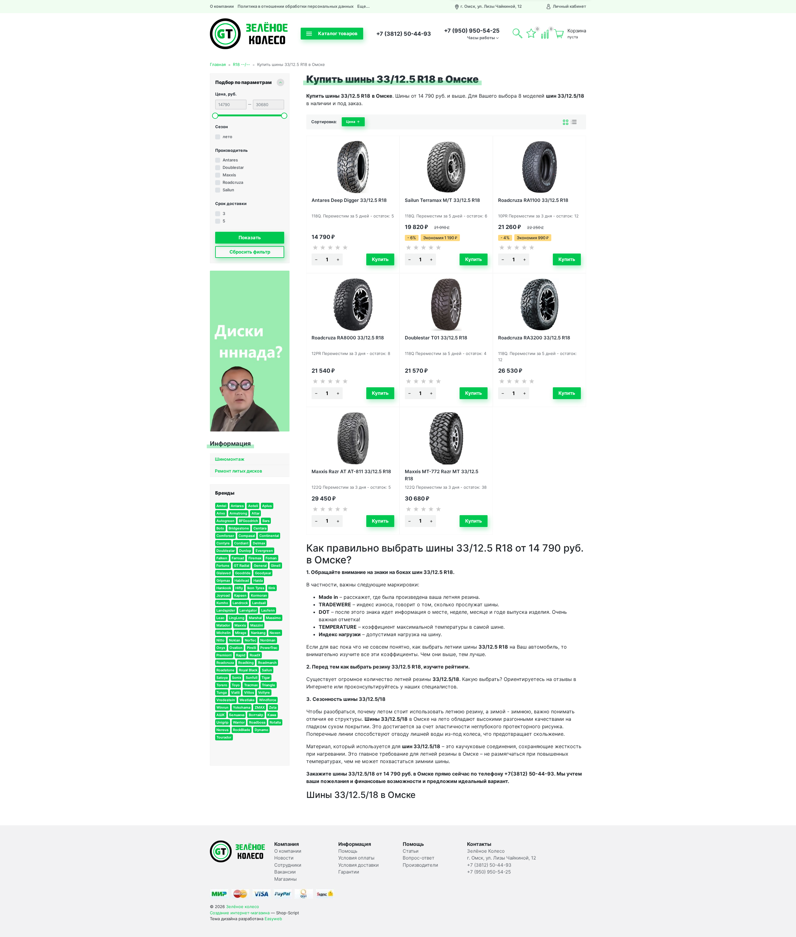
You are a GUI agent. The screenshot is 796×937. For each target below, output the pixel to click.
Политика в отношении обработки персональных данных (296, 6)
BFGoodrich (248, 521)
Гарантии (348, 872)
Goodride (243, 573)
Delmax (259, 543)
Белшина (236, 715)
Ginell (275, 565)
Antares (230, 159)
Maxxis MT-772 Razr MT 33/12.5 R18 (441, 474)
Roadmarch (267, 662)
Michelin (223, 633)
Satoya (222, 677)
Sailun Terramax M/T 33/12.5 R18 (442, 200)
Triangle (268, 685)
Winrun (222, 707)
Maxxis (229, 174)
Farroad (238, 558)
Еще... (363, 6)
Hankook (223, 588)
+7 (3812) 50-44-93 (403, 33)
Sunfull (251, 677)
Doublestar (233, 167)
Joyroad (223, 595)
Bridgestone (239, 528)
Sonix (236, 677)
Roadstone (225, 670)
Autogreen (225, 521)
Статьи (411, 851)
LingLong (236, 618)
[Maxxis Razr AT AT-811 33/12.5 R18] (353, 438)
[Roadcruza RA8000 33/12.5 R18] (353, 304)
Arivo (220, 513)
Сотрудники (287, 865)
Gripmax (223, 580)
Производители (420, 865)
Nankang (258, 633)
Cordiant (241, 543)
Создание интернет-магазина (240, 912)
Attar (256, 513)
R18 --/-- (241, 64)
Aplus (267, 506)
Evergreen (264, 550)
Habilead (241, 580)
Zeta (272, 707)
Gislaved (223, 573)
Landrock (240, 603)
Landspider (225, 610)
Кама (271, 715)
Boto (220, 528)
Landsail (259, 603)
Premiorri (224, 655)
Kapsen (240, 595)
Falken (221, 558)
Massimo (273, 618)
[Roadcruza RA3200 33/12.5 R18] (539, 304)
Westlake (247, 700)
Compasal (246, 536)
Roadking (246, 662)
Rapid (240, 655)
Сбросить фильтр (249, 252)
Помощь (347, 851)
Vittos (249, 692)
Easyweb (273, 918)
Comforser (225, 536)
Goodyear (263, 573)
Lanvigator (248, 610)
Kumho (222, 603)
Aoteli (253, 506)
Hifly (239, 588)
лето (227, 136)
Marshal (255, 618)
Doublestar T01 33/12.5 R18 (436, 338)
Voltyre (264, 692)
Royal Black (248, 670)
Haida (258, 580)
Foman (271, 558)
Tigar (265, 677)
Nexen (275, 633)
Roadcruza (233, 182)
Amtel (221, 506)
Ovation (236, 648)
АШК (220, 715)
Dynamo (261, 730)
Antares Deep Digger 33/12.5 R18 (349, 200)
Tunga (221, 692)
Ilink (271, 588)
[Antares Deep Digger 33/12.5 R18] (353, 167)
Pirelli (251, 648)
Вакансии (285, 872)
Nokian (234, 640)
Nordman (267, 640)
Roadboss (257, 722)
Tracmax (251, 685)
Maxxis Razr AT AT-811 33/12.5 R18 (351, 471)
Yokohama (241, 707)
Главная (218, 64)
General (260, 565)
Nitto (220, 640)
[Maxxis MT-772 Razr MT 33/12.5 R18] (446, 438)
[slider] (215, 116)
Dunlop (245, 550)
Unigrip (222, 722)
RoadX (255, 655)
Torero (221, 685)
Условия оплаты (356, 858)
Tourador (223, 737)
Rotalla (275, 722)
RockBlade (241, 730)
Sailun (228, 189)
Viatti (235, 692)
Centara (259, 528)
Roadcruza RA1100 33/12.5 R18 (533, 200)
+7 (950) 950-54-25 (472, 30)
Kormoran (259, 595)
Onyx (220, 648)
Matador (223, 625)
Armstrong (238, 513)
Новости (284, 858)
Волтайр (256, 715)
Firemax (254, 558)
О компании (222, 6)
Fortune (222, 565)
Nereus (222, 730)
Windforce (267, 700)
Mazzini (256, 625)
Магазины (285, 879)
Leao (220, 618)
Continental (269, 536)
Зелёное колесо (242, 906)
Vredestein (225, 700)
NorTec (250, 640)
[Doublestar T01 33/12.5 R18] (446, 304)
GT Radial (241, 565)
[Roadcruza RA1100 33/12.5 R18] (539, 167)
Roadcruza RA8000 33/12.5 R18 (348, 338)
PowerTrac (268, 648)
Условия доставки (358, 865)
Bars (266, 521)
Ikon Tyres (255, 588)
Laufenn (268, 610)
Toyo (236, 685)
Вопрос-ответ (418, 858)
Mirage (241, 633)
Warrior (239, 722)
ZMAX (260, 707)
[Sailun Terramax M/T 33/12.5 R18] (446, 167)
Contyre (223, 543)
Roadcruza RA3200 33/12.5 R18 (534, 338)
